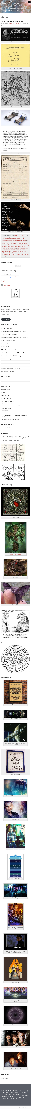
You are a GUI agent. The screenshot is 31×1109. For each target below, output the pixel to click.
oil (21, 248)
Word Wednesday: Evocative (9, 350)
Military (3, 392)
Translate (14, 277)
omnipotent (25, 248)
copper (24, 240)
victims (3, 256)
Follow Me (6, 319)
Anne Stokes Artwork (15, 554)
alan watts (7, 237)
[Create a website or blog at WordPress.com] (27, 1091)
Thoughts (16, 235)
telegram (21, 252)
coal (11, 240)
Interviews (5, 410)
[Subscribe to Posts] (2, 285)
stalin (3, 252)
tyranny (27, 254)
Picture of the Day (6, 398)
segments (20, 251)
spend (24, 251)
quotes (17, 249)
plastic (13, 249)
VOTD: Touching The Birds (9, 334)
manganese (10, 246)
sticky (13, 252)
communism (19, 240)
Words (21, 235)
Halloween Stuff (5, 386)
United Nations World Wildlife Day (11, 356)
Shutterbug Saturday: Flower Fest (10, 368)
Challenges (4, 380)
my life (9, 248)
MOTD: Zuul (5, 346)
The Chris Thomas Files (8, 401)
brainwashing (5, 238)
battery (21, 237)
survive (16, 252)
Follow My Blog (5, 306)
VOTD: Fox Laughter (7, 359)
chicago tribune (6, 240)
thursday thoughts (15, 254)
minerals (15, 246)
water (7, 256)
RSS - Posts (7, 285)
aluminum (12, 237)
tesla (25, 252)
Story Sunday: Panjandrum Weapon (11, 343)
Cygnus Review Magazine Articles (11, 406)
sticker (9, 252)
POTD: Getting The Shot (8, 340)
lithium (23, 245)
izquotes (19, 245)
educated (4, 243)
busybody (17, 238)
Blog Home (4, 281)
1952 (3, 237)
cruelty (8, 241)
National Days (5, 395)
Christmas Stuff (5, 383)
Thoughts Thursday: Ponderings (12, 21)
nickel (18, 248)
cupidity (12, 241)
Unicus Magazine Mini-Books (10, 419)
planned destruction (7, 249)
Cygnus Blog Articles (8, 403)
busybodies (12, 238)
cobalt (14, 240)
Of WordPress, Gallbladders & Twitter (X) (12, 353)
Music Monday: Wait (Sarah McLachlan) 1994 (13, 331)
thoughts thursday (6, 254)
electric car (9, 243)
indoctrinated (13, 245)
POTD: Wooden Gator (7, 362)
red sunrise (22, 249)
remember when (6, 251)
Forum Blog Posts (7, 408)
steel (6, 252)
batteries (17, 237)
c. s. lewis (23, 238)
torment (22, 254)
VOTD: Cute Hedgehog (7, 365)
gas (19, 243)
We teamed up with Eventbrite (24, 1095)
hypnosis (7, 245)
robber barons (13, 251)
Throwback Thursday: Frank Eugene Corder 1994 (15, 337)
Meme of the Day (6, 389)
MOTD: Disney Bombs (7, 371)
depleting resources (20, 241)
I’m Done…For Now (6, 328)
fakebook (15, 243)
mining (19, 246)
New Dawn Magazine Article (10, 413)
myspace (14, 248)
